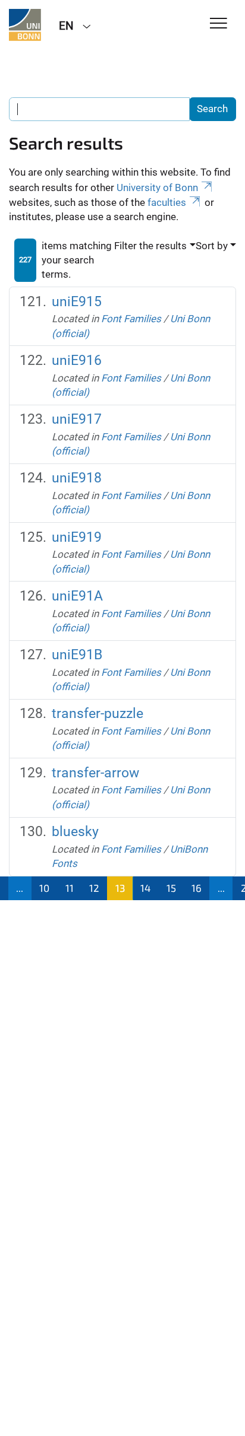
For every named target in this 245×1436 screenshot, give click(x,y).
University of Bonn (157, 187)
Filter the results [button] (150, 246)
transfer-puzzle (97, 714)
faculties (166, 202)
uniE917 (77, 419)
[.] (25, 25)
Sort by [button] (212, 246)
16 (196, 888)
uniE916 (77, 360)
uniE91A (77, 596)
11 (69, 888)
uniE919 (77, 537)
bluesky (75, 832)
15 (171, 888)
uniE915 (77, 302)
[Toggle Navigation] (218, 24)
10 (44, 888)
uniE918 (77, 478)
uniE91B (77, 655)
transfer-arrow (95, 773)
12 (94, 888)
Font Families (131, 319)
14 (145, 888)
